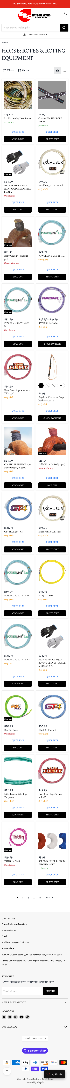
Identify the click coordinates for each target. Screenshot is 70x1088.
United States (33, 1038)
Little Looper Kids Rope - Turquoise (16, 795)
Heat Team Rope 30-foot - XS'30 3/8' (17, 392)
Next (48, 897)
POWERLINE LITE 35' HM (51, 255)
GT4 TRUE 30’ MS (47, 730)
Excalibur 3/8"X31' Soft (49, 531)
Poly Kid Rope (11, 730)
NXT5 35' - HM (45, 595)
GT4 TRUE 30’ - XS (13, 531)
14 (40, 897)
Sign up (50, 991)
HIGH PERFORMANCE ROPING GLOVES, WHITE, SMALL (17, 188)
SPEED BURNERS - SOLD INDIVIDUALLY (51, 862)
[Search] (64, 28)
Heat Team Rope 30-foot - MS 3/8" (51, 795)
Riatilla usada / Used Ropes (17, 118)
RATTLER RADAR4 (47, 323)
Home (5, 42)
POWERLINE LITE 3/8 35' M (16, 324)
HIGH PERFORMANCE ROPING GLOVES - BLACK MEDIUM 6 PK (51, 663)
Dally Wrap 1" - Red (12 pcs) (51, 464)
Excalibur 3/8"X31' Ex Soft (51, 185)
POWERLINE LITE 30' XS (17, 659)
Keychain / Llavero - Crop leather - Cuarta (51, 399)
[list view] (64, 70)
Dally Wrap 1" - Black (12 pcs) (16, 257)
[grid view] (57, 70)
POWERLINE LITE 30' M (16, 595)
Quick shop (18, 132)
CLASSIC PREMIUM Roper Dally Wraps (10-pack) (17, 466)
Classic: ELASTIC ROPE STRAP (50, 120)
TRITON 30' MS (12, 861)
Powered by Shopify (35, 1082)
